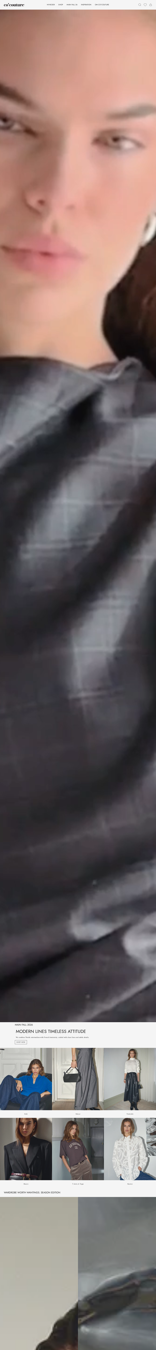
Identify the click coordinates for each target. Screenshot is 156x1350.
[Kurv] (150, 5)
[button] (61, 5)
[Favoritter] (145, 4)
